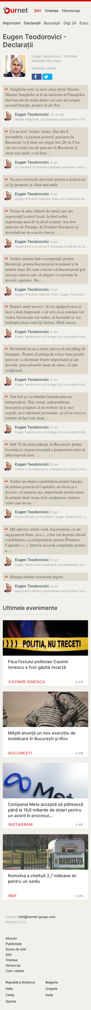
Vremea (51, 10)
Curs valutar (15, 971)
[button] (37, 77)
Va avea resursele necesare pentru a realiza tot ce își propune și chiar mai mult (45, 181)
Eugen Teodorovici (32, 114)
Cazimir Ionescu (26, 681)
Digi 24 (69, 23)
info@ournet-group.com (37, 917)
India (49, 995)
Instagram (20, 824)
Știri (37, 10)
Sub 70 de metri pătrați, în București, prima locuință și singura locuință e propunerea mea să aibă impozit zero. (45, 449)
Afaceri (11, 938)
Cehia (10, 995)
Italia (9, 989)
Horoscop (71, 10)
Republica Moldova (20, 982)
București (52, 23)
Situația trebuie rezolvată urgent (34, 577)
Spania (11, 1001)
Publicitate (14, 944)
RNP (12, 895)
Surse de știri (16, 949)
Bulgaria (52, 982)
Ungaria (51, 989)
